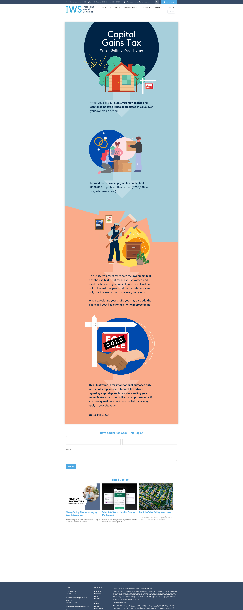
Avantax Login (170, 2)
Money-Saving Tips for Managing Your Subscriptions (81, 513)
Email (124, 437)
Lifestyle (96, 606)
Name (68, 437)
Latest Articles (98, 608)
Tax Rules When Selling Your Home (155, 512)
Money (96, 604)
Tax (95, 601)
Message (69, 449)
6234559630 (74, 591)
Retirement (97, 591)
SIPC (156, 607)
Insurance (97, 599)
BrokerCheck (148, 588)
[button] (104, 7)
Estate (96, 596)
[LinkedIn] (157, 2)
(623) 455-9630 (116, 2)
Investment (97, 594)
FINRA (152, 607)
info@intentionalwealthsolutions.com (137, 2)
